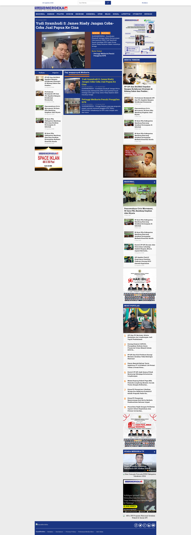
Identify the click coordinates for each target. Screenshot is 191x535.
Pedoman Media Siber (86, 532)
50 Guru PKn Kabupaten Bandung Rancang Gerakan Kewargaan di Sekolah (53, 123)
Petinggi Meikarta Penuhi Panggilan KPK (104, 55)
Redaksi (50, 532)
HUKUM (96, 33)
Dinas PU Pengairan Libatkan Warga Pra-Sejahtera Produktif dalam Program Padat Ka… (140, 391)
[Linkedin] (149, 526)
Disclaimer (59, 532)
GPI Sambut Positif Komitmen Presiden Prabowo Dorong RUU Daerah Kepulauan (143, 260)
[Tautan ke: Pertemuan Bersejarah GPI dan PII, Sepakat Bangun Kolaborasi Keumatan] (40, 93)
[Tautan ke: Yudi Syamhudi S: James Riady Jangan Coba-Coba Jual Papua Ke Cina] (63, 50)
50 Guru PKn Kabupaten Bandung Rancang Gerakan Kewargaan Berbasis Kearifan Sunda (53, 137)
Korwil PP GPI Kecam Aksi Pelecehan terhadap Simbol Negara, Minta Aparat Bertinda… (145, 248)
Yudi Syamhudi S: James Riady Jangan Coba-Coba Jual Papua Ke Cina (75, 25)
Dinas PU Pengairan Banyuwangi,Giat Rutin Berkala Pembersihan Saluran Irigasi (140, 400)
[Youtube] (153, 526)
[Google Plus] (144, 526)
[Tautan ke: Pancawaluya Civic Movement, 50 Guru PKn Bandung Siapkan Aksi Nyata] (40, 108)
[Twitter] (140, 526)
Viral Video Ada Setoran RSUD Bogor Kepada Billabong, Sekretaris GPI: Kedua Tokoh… (138, 466)
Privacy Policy (71, 532)
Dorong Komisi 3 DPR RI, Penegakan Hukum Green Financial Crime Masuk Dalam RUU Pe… (140, 347)
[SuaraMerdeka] (51, 8)
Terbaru (42, 73)
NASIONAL (106, 33)
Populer (55, 73)
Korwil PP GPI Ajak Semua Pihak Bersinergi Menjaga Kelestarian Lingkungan (140, 374)
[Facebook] (136, 526)
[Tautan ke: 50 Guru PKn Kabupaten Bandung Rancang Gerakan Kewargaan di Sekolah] (40, 120)
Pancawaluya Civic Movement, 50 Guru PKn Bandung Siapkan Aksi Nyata (52, 109)
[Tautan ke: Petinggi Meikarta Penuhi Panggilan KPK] (72, 106)
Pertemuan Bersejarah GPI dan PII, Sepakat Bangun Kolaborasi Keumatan (52, 96)
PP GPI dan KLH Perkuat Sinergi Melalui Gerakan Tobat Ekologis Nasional (140, 357)
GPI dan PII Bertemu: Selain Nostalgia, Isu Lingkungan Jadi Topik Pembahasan (140, 337)
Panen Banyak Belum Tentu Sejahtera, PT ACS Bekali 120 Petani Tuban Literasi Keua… (141, 365)
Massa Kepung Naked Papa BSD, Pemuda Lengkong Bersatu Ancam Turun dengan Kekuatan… (141, 383)
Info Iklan (99, 532)
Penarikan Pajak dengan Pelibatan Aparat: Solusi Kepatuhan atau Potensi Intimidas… (141, 409)
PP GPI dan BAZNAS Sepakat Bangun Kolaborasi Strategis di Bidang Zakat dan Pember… (52, 81)
